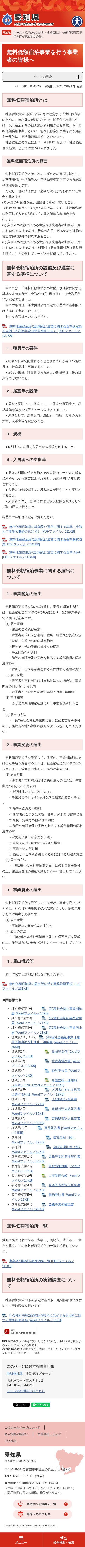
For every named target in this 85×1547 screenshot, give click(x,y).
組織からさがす (34, 32)
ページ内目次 (42, 77)
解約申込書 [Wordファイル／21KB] (45, 1197)
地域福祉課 (53, 32)
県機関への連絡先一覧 (41, 1504)
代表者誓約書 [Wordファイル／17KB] (45, 1063)
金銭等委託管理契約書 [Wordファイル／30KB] (45, 1159)
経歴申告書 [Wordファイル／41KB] (45, 1073)
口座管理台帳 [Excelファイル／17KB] (45, 1178)
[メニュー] (21, 1539)
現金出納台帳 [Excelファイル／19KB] (45, 1168)
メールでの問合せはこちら (26, 1391)
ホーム (18, 32)
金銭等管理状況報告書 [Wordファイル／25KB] (45, 1187)
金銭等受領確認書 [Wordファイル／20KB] (42, 1207)
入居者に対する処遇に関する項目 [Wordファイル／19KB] (45, 1092)
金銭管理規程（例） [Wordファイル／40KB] (46, 1149)
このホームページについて (22, 1427)
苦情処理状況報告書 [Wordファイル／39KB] (45, 1121)
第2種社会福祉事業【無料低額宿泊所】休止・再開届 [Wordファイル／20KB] (45, 1042)
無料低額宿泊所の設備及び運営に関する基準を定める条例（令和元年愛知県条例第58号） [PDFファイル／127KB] (42, 330)
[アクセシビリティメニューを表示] (77, 21)
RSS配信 (11, 1440)
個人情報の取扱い (16, 1434)
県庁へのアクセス (38, 1514)
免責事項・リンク (49, 1434)
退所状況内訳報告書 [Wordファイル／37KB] (45, 1111)
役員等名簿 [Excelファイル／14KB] (45, 1054)
